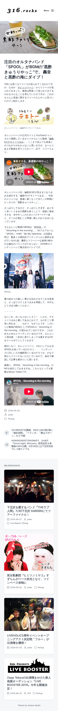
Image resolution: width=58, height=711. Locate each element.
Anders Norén (34, 705)
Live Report (15, 523)
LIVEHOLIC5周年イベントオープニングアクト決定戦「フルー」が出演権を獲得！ (28, 639)
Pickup (11, 419)
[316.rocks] (22, 10)
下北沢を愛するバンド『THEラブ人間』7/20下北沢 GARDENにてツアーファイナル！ (29, 511)
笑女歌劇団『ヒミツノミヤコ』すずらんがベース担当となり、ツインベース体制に (28, 579)
